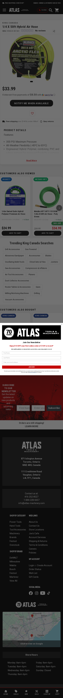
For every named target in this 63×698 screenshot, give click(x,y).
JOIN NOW (31, 367)
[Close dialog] (61, 324)
